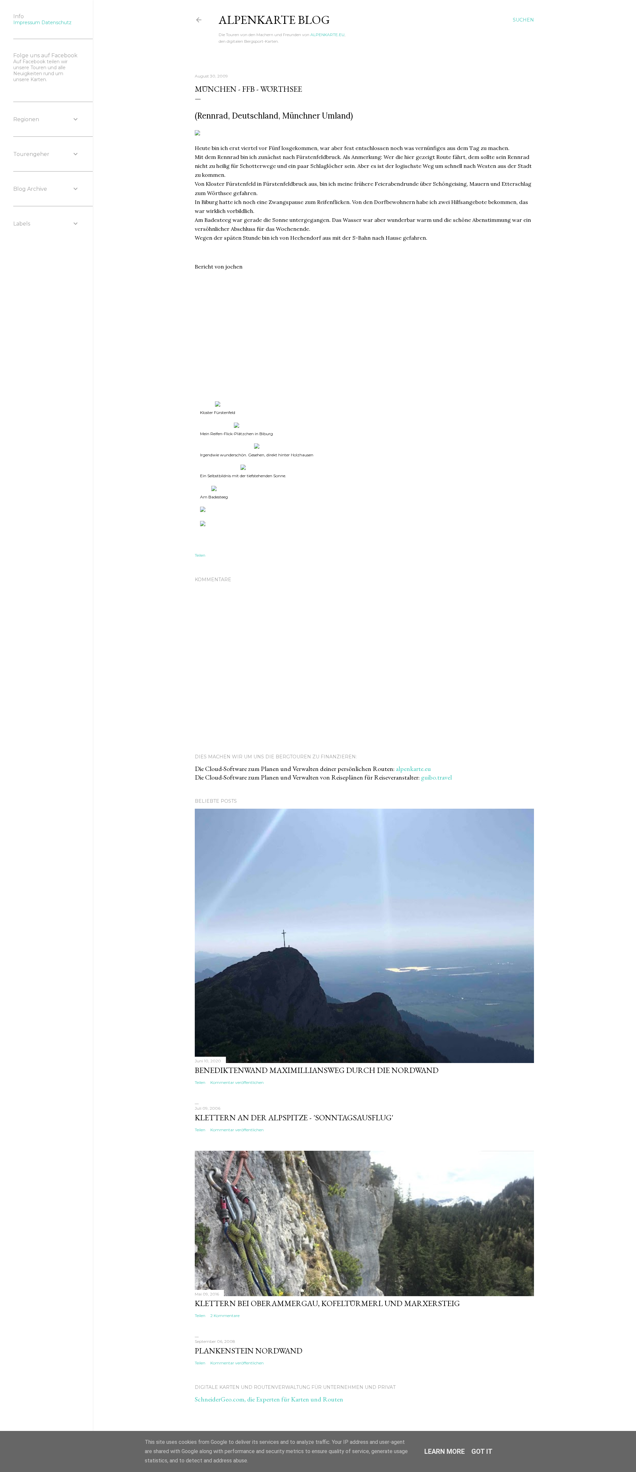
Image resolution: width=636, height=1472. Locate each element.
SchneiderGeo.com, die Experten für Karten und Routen (269, 1399)
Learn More (444, 1451)
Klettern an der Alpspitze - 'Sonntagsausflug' (294, 1117)
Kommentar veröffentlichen (237, 1082)
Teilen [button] (200, 555)
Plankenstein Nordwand (248, 1350)
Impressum (26, 22)
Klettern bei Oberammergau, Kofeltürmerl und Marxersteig (327, 1303)
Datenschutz (56, 22)
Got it (482, 1451)
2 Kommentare (224, 1315)
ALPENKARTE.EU (327, 34)
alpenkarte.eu (413, 768)
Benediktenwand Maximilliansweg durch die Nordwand (317, 1070)
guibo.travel (436, 777)
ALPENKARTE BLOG (274, 19)
